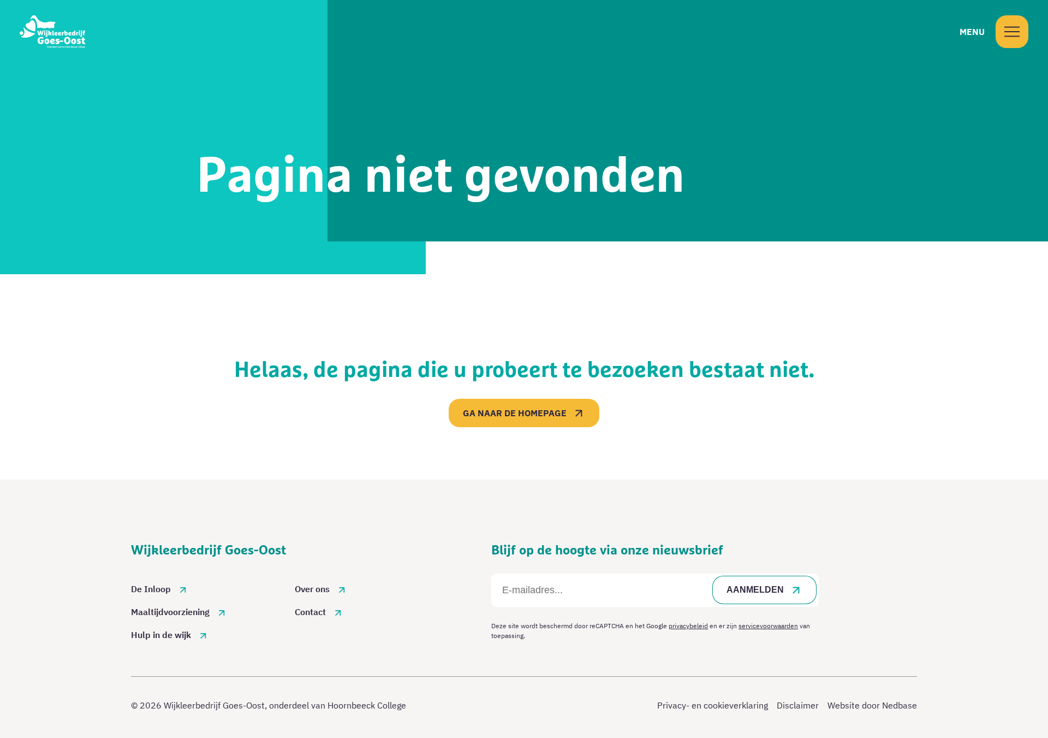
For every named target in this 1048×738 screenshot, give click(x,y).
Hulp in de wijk (161, 634)
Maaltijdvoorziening (170, 611)
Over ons (312, 588)
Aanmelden (755, 589)
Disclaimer (798, 705)
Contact (310, 611)
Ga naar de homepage (515, 413)
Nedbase (899, 705)
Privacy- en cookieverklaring (712, 705)
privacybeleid (688, 626)
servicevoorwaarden (768, 626)
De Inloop (151, 588)
